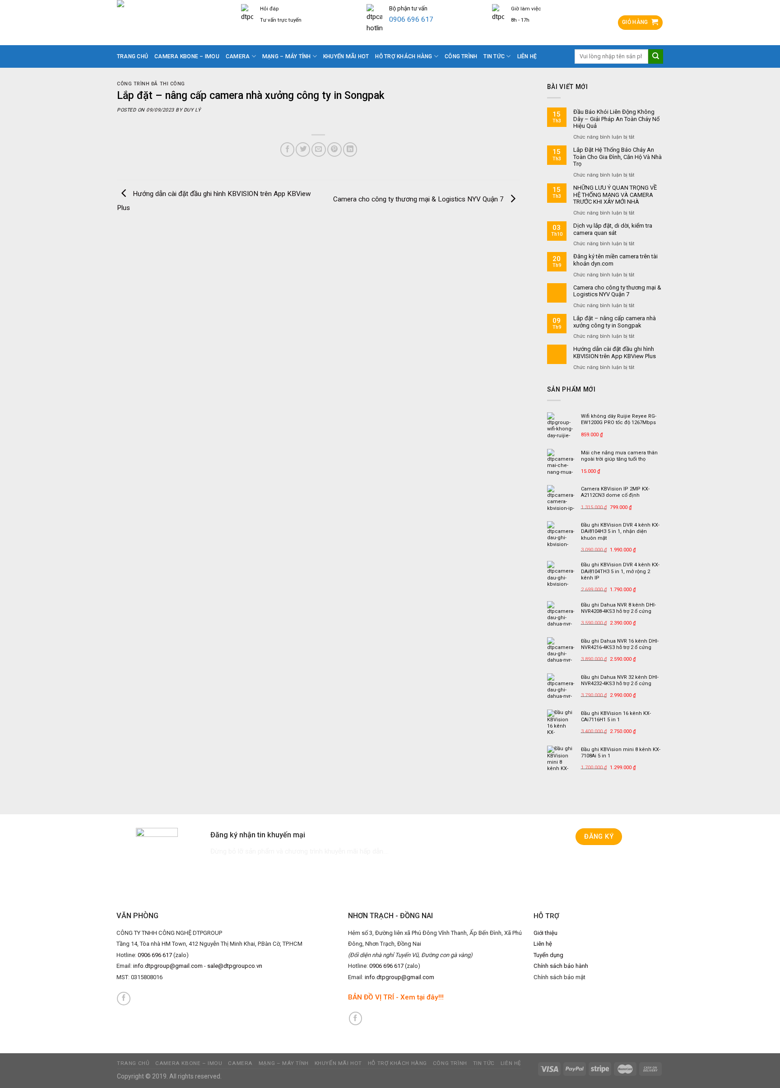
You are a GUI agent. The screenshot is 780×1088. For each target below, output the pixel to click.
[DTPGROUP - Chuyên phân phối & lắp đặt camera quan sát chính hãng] (172, 22)
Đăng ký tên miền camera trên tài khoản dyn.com (615, 260)
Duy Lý (192, 110)
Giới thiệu (545, 932)
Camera (238, 56)
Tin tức (494, 56)
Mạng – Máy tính (286, 56)
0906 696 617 (411, 19)
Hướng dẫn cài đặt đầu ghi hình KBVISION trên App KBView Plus (614, 353)
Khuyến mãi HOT (346, 56)
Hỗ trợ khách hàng (403, 56)
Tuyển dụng (548, 955)
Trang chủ (132, 56)
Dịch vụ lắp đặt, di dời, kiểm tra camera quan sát (612, 229)
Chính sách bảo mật (559, 977)
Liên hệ (527, 56)
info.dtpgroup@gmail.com (168, 965)
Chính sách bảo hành (561, 965)
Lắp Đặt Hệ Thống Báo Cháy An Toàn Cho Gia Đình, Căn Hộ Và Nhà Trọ (617, 156)
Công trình (461, 56)
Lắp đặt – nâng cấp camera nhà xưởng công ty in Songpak (614, 322)
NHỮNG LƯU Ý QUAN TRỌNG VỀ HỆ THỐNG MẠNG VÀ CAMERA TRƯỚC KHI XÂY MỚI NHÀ (615, 194)
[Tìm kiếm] (655, 56)
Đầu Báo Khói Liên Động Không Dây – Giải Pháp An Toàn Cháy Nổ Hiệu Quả (616, 118)
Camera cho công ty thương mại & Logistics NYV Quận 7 (419, 199)
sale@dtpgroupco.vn (234, 965)
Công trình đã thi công (151, 84)
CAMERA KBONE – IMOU (186, 56)
